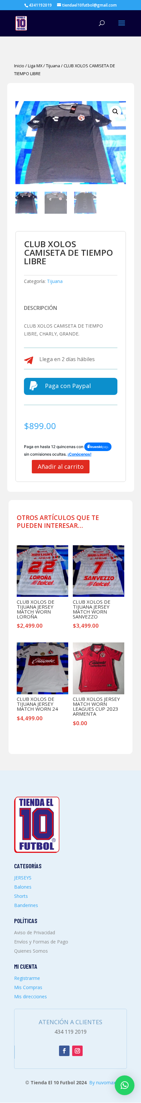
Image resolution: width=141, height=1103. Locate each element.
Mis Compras (28, 987)
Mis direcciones (30, 996)
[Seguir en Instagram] (77, 1051)
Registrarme (27, 978)
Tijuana (53, 66)
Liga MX (35, 66)
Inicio (19, 66)
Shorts (21, 896)
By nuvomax (102, 1082)
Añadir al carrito (61, 466)
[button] (115, 112)
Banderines (26, 905)
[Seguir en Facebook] (64, 1051)
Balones (22, 887)
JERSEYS (22, 878)
